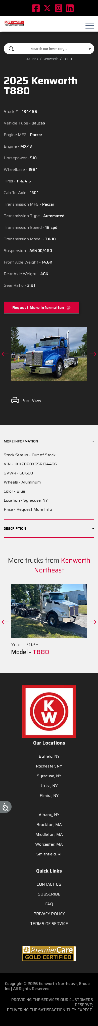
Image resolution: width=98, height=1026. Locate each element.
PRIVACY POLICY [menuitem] (49, 914)
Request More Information (38, 307)
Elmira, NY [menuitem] (49, 795)
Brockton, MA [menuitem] (49, 824)
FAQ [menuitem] (49, 904)
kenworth (50, 58)
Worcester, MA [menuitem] (49, 844)
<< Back (32, 58)
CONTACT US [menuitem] (49, 884)
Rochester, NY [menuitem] (49, 766)
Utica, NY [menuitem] (49, 786)
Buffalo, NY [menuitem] (49, 756)
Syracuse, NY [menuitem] (49, 776)
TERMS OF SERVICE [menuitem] (49, 923)
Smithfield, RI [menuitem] (49, 854)
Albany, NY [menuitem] (49, 815)
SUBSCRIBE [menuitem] (49, 894)
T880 (41, 652)
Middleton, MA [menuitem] (49, 834)
